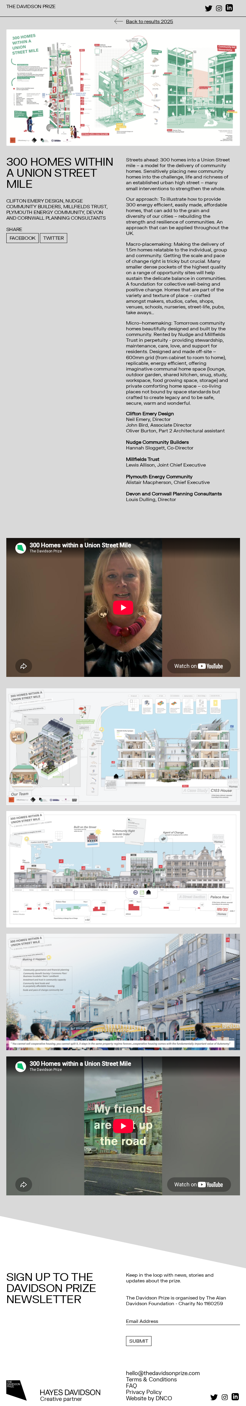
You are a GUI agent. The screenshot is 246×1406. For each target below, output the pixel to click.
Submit (138, 1341)
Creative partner (61, 1399)
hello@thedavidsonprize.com (163, 1373)
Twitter (53, 238)
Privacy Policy (144, 1392)
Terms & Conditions (151, 1379)
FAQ (131, 1386)
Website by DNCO (149, 1398)
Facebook (23, 238)
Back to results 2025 (149, 21)
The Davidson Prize (31, 6)
